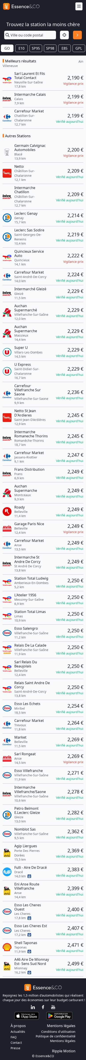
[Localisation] (64, 35)
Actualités (18, 1031)
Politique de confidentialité (55, 1036)
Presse (15, 1048)
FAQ (14, 1037)
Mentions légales (62, 1041)
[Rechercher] (77, 35)
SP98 (50, 48)
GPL (78, 48)
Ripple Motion (63, 1051)
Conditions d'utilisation (58, 1031)
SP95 (36, 48)
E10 (21, 48)
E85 (64, 48)
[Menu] (78, 6)
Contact (16, 1042)
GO (7, 48)
